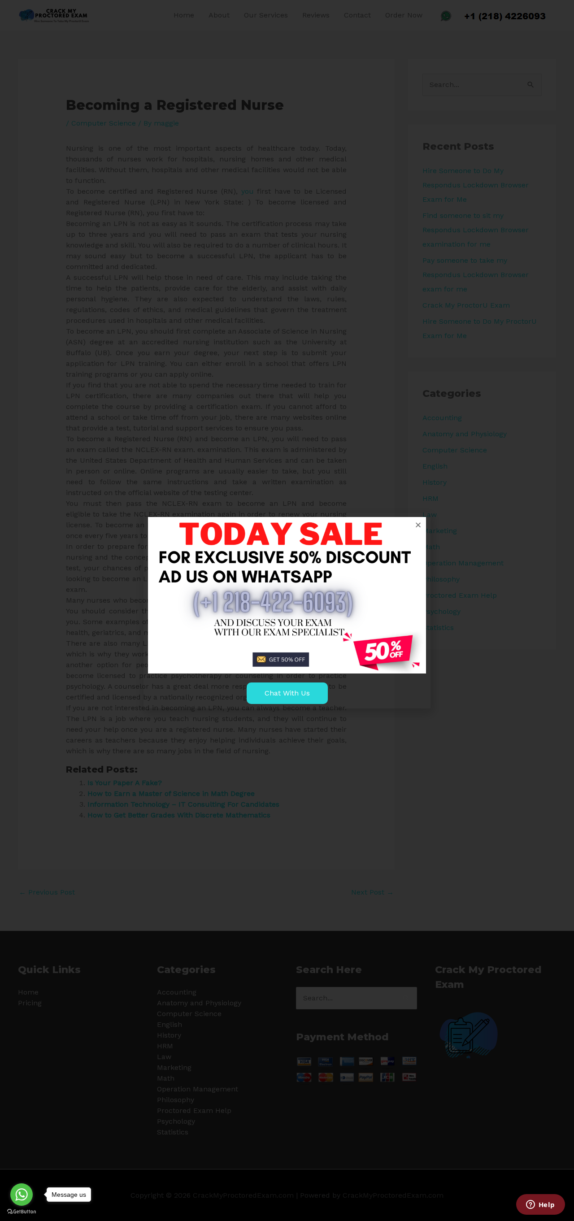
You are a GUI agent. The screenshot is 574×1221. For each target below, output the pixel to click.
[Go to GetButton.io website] (21, 1212)
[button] (418, 524)
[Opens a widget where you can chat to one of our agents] (540, 1205)
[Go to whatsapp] (21, 1194)
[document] (287, 610)
